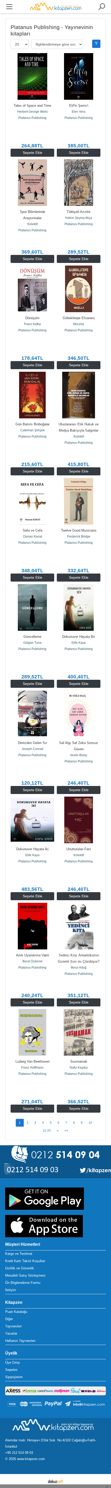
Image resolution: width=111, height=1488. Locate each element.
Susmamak (78, 1061)
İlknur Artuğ (78, 967)
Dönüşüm (32, 318)
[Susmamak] (78, 1032)
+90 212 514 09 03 (19, 1453)
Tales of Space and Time (32, 106)
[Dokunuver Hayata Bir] (78, 607)
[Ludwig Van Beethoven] (32, 1032)
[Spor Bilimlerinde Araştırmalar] (32, 182)
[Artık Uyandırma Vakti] (32, 926)
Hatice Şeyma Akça (78, 218)
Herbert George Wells (32, 111)
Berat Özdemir (32, 961)
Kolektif (32, 224)
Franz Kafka (32, 324)
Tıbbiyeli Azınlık (79, 212)
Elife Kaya (79, 643)
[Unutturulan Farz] (78, 820)
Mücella (78, 324)
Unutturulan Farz (78, 849)
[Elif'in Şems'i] (78, 76)
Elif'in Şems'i (78, 106)
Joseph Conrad (32, 749)
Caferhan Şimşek (32, 430)
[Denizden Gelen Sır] (32, 713)
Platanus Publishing (32, 118)
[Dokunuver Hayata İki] (32, 820)
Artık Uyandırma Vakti (32, 955)
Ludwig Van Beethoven (32, 1061)
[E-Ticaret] (55, 1481)
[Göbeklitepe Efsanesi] (78, 289)
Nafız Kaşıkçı (79, 1067)
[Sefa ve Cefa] (32, 501)
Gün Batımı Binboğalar (32, 424)
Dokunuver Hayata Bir (78, 637)
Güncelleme (32, 637)
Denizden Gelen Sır (32, 743)
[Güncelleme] (32, 607)
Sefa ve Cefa (32, 530)
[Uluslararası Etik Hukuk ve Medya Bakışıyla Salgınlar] (78, 395)
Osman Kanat (32, 536)
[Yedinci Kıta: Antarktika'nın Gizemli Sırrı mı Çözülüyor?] (78, 926)
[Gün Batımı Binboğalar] (32, 395)
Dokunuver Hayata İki (32, 849)
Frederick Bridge (78, 536)
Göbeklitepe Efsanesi (79, 318)
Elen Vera (78, 111)
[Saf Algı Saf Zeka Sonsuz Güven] (78, 713)
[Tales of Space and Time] (32, 76)
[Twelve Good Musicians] (78, 501)
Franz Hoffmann (32, 1067)
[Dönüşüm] (32, 289)
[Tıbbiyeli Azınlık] (78, 182)
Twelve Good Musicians (79, 530)
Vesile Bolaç (78, 755)
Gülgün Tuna (32, 643)
